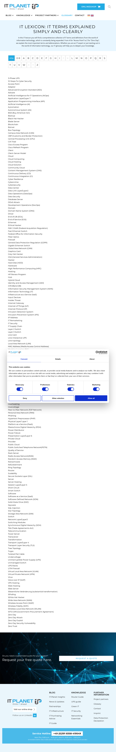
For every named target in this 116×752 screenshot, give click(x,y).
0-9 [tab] (18, 58)
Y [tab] (33, 65)
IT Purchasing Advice (55, 717)
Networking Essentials (76, 717)
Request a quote (86, 658)
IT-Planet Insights (57, 697)
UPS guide (76, 702)
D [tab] (37, 58)
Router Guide (77, 697)
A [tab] (24, 58)
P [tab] (91, 58)
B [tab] (28, 58)
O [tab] (86, 58)
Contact (97, 708)
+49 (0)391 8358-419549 (67, 733)
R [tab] (100, 58)
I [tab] (59, 58)
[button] (10, 15)
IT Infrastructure (56, 711)
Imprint (97, 713)
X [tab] (28, 65)
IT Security (76, 711)
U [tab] (14, 65)
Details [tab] (58, 359)
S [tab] (104, 58)
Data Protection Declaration (101, 719)
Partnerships (55, 706)
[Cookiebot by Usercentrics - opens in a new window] (97, 352)
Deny (25, 398)
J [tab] (63, 58)
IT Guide (53, 723)
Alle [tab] (11, 58)
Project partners (101, 699)
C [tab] (33, 58)
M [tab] (77, 58)
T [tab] (10, 65)
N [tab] (81, 58)
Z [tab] (37, 65)
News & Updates (56, 702)
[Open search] (109, 6)
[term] (14, 78)
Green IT (75, 706)
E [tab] (42, 58)
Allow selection (58, 398)
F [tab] (46, 58)
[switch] (45, 389)
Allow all (91, 398)
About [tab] (91, 359)
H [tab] (55, 58)
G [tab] (51, 58)
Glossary (97, 704)
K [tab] (68, 58)
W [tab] (24, 65)
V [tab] (19, 65)
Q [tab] (95, 58)
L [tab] (72, 58)
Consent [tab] (24, 359)
